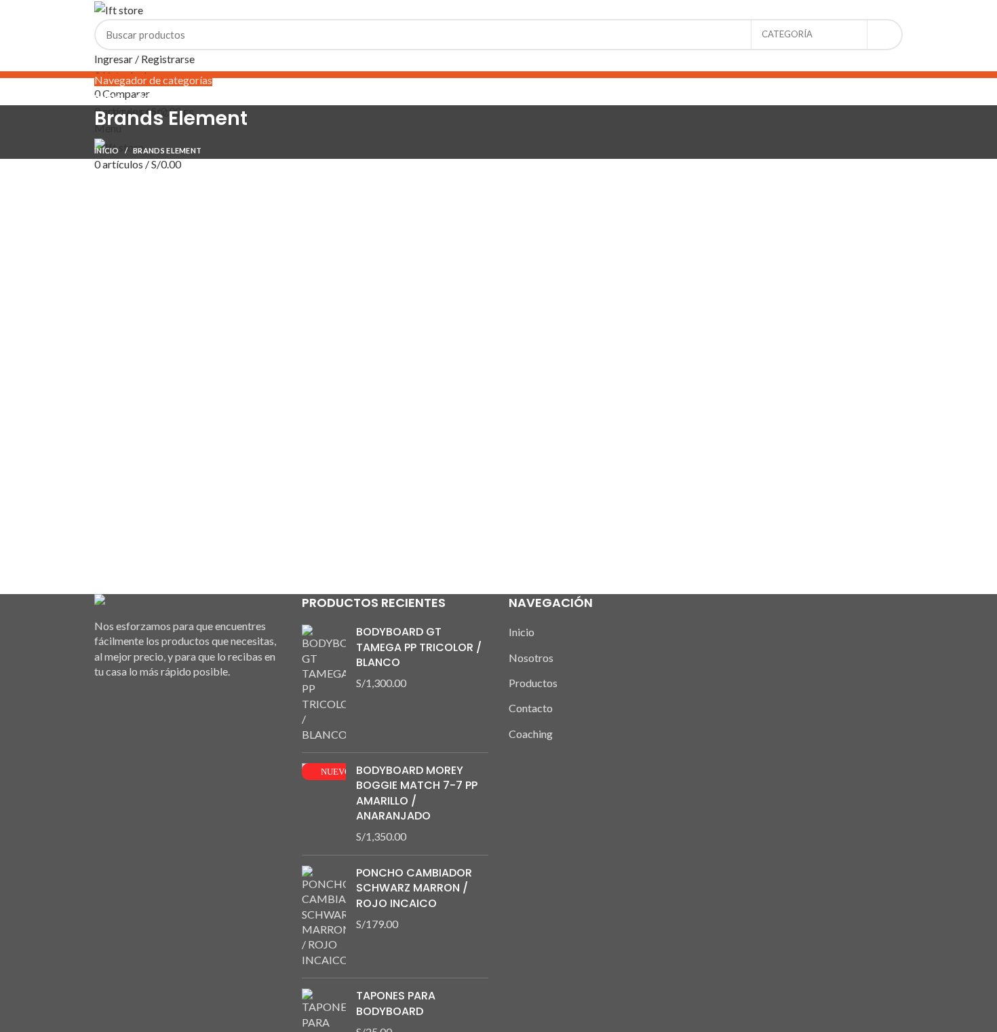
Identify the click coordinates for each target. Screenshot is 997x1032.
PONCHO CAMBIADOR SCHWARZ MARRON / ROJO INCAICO (414, 888)
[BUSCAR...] (884, 34)
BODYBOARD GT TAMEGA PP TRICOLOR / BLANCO (419, 647)
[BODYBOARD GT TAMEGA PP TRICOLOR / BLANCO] (324, 683)
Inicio (106, 150)
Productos (533, 682)
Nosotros (531, 657)
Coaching (531, 733)
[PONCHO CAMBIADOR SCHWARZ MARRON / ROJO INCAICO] (324, 917)
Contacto (531, 707)
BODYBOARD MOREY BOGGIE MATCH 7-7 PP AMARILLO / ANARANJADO (416, 793)
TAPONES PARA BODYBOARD (395, 1003)
